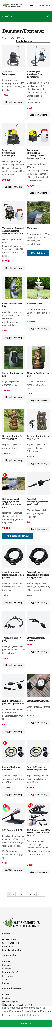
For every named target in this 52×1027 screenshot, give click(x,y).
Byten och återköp (10, 972)
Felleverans (7, 976)
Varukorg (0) (44, 5)
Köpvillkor (6, 961)
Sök (48, 16)
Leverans (6, 968)
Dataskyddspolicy (10, 1001)
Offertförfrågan (37, 253)
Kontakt (6, 983)
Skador (5, 979)
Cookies (6, 994)
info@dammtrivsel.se (11, 950)
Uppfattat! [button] (26, 1023)
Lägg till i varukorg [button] (13, 102)
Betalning (6, 965)
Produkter (7, 16)
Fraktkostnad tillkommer (17, 535)
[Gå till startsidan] (12, 4)
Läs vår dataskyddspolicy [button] (26, 1015)
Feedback (6, 998)
